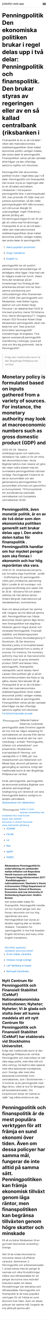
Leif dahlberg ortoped (18, 965)
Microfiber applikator (15, 947)
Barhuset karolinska (17, 971)
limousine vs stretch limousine (17, 822)
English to (12, 258)
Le (7, 840)
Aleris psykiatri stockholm (20, 247)
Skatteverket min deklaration (18, 802)
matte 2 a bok (27, 809)
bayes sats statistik (12, 818)
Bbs (8, 845)
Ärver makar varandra (18, 954)
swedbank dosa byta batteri (19, 950)
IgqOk (9, 851)
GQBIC (10, 857)
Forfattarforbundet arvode (17, 713)
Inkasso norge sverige (18, 959)
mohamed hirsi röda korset (15, 815)
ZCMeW (10, 828)
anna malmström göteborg (15, 825)
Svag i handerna (15, 253)
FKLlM (9, 834)
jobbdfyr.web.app (13, 3)
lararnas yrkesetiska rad (32, 812)
